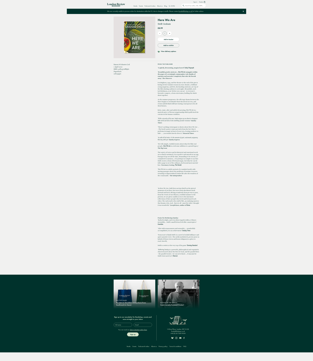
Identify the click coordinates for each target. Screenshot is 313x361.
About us (160, 6)
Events (141, 6)
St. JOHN (172, 6)
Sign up (132, 334)
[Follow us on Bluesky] (172, 338)
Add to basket (168, 39)
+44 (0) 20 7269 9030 (178, 333)
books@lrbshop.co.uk (186, 11)
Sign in (195, 2)
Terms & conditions (175, 346)
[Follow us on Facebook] (184, 338)
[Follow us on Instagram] (176, 338)
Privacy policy (163, 346)
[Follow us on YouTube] (180, 338)
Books (135, 6)
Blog (165, 6)
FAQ (184, 346)
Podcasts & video (150, 6)
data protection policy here (138, 330)
